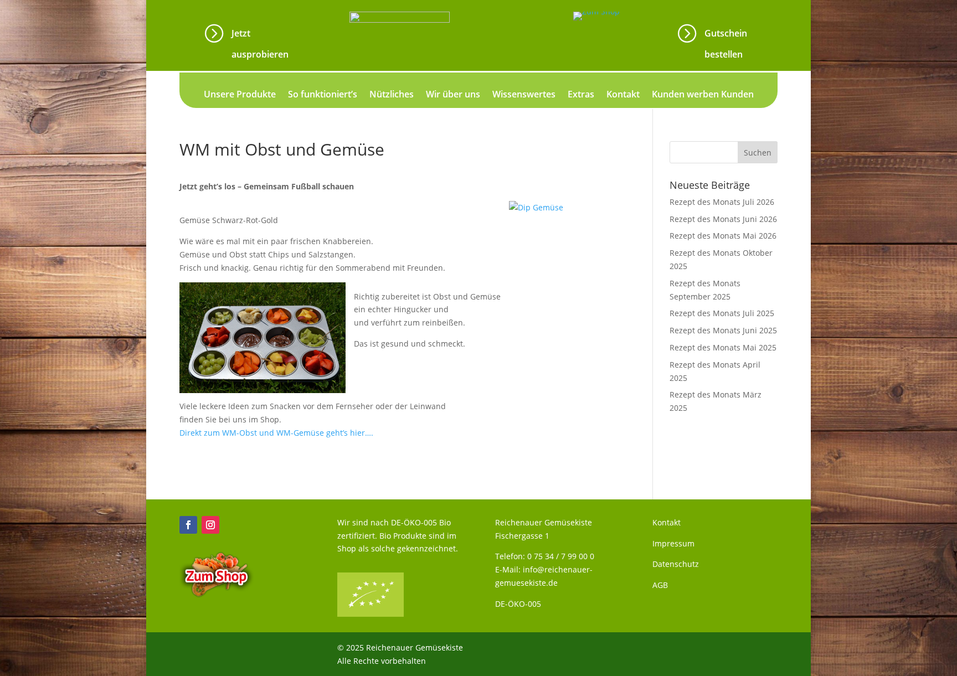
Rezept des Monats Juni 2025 (723, 330)
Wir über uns (453, 95)
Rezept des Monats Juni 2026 (723, 219)
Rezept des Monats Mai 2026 (723, 235)
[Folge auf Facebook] (188, 525)
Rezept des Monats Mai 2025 (723, 347)
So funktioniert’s (322, 95)
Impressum (673, 543)
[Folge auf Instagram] (210, 525)
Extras (581, 95)
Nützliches (391, 95)
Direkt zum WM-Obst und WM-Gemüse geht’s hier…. (276, 432)
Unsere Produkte (240, 95)
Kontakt (623, 95)
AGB (660, 585)
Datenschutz (675, 564)
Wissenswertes (523, 95)
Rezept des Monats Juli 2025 (722, 313)
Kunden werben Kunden (703, 95)
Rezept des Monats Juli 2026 (722, 202)
